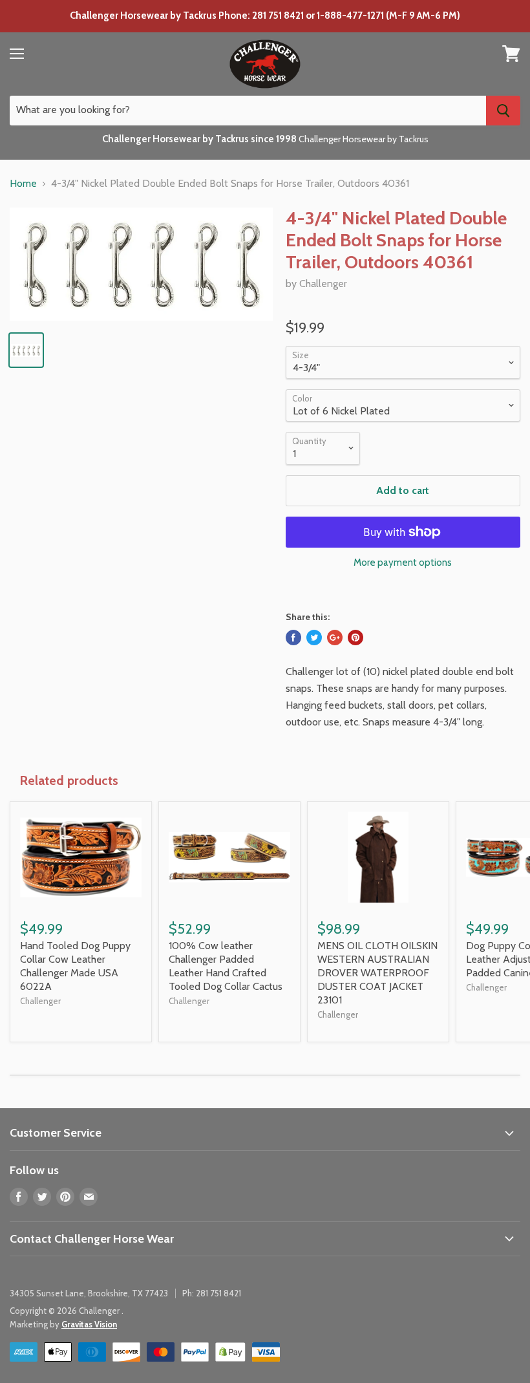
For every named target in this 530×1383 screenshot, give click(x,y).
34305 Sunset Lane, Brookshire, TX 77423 (89, 1293)
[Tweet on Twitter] (314, 637)
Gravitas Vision (89, 1324)
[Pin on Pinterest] (355, 637)
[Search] (503, 110)
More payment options (403, 562)
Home (23, 183)
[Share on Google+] (335, 637)
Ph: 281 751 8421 (211, 1293)
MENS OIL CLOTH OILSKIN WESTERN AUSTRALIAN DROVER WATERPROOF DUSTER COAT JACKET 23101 (377, 972)
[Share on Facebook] (293, 637)
